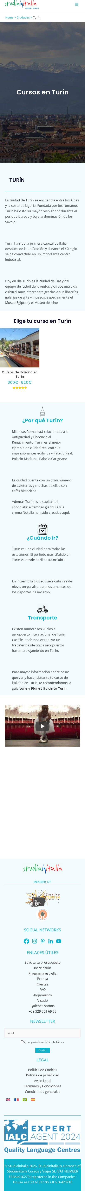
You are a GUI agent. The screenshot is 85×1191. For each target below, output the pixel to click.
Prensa (42, 978)
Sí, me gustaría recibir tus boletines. (43, 1042)
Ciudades (23, 17)
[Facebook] (26, 941)
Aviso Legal (42, 1080)
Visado (42, 1000)
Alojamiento (42, 995)
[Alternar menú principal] (76, 4)
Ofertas (42, 984)
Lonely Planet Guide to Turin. (43, 688)
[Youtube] (58, 941)
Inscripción (42, 968)
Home (9, 17)
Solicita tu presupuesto (43, 962)
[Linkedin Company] (50, 941)
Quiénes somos (43, 1006)
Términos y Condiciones (42, 1086)
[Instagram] (34, 941)
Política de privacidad (42, 1075)
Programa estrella (42, 973)
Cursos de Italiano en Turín (20, 374)
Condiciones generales (42, 1091)
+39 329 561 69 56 (42, 1011)
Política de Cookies (42, 1070)
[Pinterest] (42, 941)
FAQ (42, 989)
